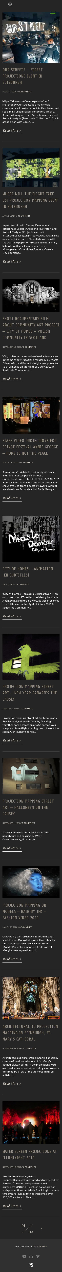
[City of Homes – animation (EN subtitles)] (31, 563)
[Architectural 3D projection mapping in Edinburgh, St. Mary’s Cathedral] (31, 1021)
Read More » (12, 130)
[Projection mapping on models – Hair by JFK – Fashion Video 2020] (31, 899)
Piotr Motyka (40, 1246)
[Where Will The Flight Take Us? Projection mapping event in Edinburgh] (31, 188)
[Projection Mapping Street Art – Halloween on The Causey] (31, 795)
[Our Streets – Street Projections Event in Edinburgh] (31, 64)
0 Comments (24, 92)
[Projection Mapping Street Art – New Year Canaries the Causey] (31, 681)
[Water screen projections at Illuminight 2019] (31, 1146)
